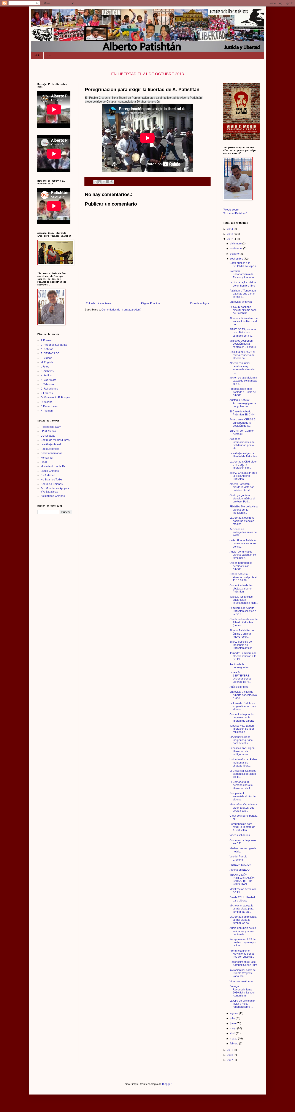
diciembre (236, 243)
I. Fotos (45, 366)
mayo (233, 1028)
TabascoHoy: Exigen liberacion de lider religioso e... (242, 728)
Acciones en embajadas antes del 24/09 (243, 532)
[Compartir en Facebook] (108, 182)
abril (233, 1033)
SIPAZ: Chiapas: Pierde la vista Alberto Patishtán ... (243, 476)
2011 (230, 1050)
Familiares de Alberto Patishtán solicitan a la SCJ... (243, 611)
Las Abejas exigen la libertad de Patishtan (243, 455)
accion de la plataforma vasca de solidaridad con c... (243, 380)
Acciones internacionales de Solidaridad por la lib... (242, 443)
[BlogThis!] (99, 182)
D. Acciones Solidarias (54, 344)
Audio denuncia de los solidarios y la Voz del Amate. (243, 931)
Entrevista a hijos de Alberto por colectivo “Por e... (243, 695)
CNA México (48, 475)
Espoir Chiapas (50, 470)
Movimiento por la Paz (54, 466)
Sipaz (44, 462)
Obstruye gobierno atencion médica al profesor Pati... (242, 498)
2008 (230, 1055)
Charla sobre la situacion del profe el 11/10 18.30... (243, 577)
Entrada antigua (199, 303)
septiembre (237, 258)
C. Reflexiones (49, 388)
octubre (234, 253)
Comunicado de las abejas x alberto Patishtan (241, 588)
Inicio (37, 55)
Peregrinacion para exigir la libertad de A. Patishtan (242, 827)
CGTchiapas (48, 435)
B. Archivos (47, 371)
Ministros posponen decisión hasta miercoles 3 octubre (243, 343)
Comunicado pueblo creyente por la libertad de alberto (242, 717)
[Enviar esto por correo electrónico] (95, 182)
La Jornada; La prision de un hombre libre (243, 284)
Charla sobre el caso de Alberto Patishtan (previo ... (244, 622)
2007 (230, 1059)
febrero (234, 1043)
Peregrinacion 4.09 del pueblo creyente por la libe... (243, 942)
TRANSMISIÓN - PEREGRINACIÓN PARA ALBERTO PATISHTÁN (242, 879)
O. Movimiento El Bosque (55, 397)
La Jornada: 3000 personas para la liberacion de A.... (241, 785)
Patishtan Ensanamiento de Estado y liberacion (242, 274)
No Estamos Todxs (51, 479)
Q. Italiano (46, 402)
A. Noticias (47, 349)
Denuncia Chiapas (52, 484)
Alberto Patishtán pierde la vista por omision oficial (242, 487)
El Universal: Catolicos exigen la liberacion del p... (243, 774)
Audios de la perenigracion (239, 666)
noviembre (236, 248)
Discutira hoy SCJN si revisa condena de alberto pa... (242, 355)
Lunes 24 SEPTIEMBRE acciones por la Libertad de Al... (240, 677)
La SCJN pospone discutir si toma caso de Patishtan (243, 310)
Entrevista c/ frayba (241, 301)
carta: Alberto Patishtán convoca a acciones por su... (243, 543)
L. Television (48, 384)
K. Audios (46, 375)
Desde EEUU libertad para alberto (242, 899)
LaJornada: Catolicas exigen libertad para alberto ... (243, 706)
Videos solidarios (240, 835)
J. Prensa (46, 340)
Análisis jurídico (239, 686)
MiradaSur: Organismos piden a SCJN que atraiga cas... (243, 807)
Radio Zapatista (50, 448)
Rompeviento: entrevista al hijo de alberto (243, 796)
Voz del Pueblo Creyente (238, 858)
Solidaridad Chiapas (53, 495)
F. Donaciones (49, 406)
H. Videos (46, 358)
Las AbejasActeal (51, 444)
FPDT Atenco (48, 431)
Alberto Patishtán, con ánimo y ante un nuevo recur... (242, 633)
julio (233, 1018)
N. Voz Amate (48, 380)
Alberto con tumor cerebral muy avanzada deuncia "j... (242, 368)
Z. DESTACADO (50, 353)
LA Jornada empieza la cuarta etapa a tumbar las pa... (243, 920)
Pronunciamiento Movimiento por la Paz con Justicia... (242, 953)
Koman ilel (47, 457)
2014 (230, 229)
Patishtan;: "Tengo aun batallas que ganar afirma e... (243, 293)
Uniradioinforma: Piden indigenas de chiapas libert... (243, 762)
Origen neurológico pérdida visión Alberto (241, 566)
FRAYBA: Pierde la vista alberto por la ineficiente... (244, 509)
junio (233, 1023)
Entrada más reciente (98, 303)
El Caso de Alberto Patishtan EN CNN (242, 413)
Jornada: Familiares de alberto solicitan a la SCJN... (243, 656)
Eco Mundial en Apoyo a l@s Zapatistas (55, 490)
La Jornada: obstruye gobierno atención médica (242, 521)
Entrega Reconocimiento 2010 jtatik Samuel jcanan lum (242, 991)
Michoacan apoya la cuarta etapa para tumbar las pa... (242, 908)
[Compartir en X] (104, 182)
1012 (49, 55)
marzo (234, 1038)
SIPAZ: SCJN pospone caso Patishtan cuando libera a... (243, 332)
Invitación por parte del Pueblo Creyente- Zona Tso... (243, 973)
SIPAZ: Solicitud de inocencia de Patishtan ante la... (242, 644)
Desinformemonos (51, 453)
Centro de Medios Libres (55, 440)
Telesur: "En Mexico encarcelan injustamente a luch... (244, 600)
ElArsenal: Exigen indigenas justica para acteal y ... (241, 740)
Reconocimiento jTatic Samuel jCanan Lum (243, 963)
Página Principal (150, 303)
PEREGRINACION (240, 864)
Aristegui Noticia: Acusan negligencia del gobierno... (243, 403)
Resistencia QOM (51, 426)
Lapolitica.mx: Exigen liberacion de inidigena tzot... (242, 751)
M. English (47, 362)
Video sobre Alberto (241, 981)
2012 (230, 239)
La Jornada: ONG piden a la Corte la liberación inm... (243, 464)
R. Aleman (47, 410)
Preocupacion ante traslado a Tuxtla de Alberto (243, 392)
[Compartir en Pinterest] (112, 182)
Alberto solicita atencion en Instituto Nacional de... (244, 321)
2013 (230, 234)
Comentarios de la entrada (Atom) (121, 309)
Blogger (166, 1084)
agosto (234, 1013)
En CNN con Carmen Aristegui (242, 432)
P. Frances (47, 393)
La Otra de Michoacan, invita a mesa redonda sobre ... (243, 1004)
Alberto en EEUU (240, 869)
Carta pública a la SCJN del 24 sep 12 (243, 264)
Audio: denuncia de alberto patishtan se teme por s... (243, 554)
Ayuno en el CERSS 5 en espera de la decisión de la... (242, 422)
